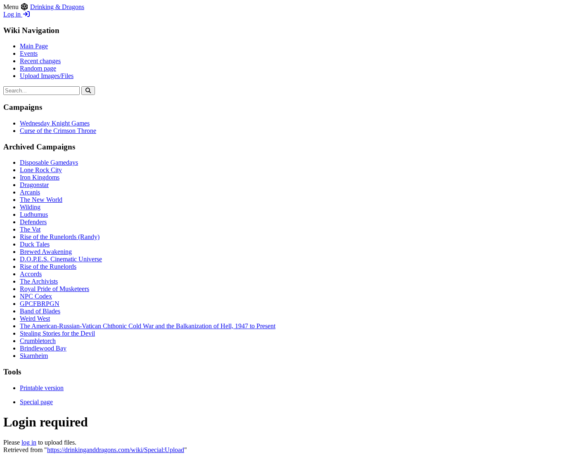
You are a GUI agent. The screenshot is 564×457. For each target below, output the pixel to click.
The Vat (30, 229)
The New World (41, 199)
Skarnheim (34, 355)
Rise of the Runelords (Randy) (60, 236)
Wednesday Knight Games (55, 123)
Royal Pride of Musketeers (54, 288)
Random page (38, 68)
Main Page (34, 46)
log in (28, 442)
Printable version (42, 387)
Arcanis (30, 192)
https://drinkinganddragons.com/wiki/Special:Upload (115, 449)
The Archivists (39, 281)
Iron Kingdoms (39, 177)
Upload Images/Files (46, 75)
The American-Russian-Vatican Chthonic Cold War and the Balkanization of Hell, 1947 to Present (147, 325)
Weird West (35, 318)
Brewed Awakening (46, 251)
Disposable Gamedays (49, 162)
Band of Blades (40, 311)
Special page (36, 401)
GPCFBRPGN (39, 303)
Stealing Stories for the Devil (57, 333)
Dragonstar (34, 184)
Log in (12, 14)
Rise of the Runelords (48, 266)
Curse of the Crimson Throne (58, 130)
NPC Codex (36, 296)
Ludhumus (34, 214)
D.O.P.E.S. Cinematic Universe (61, 259)
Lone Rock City (41, 169)
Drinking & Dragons (57, 6)
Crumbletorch (38, 340)
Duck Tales (35, 244)
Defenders (33, 221)
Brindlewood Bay (43, 348)
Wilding (30, 207)
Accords (31, 273)
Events (29, 53)
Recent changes (40, 60)
